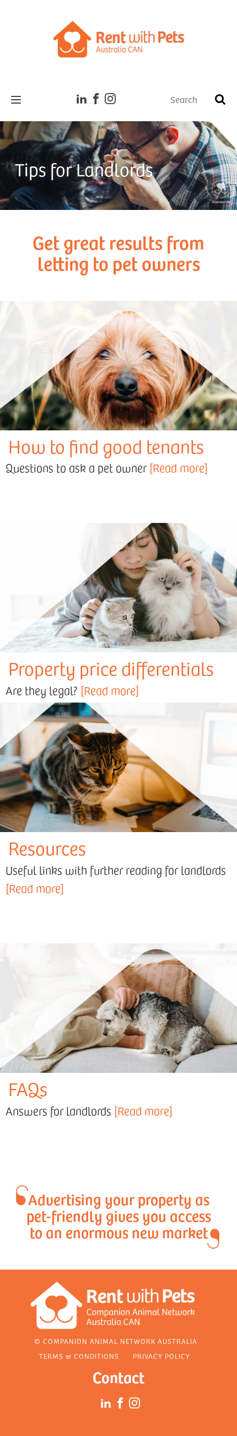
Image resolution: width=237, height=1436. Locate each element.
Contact (118, 1377)
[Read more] (178, 468)
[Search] (220, 100)
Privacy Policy (161, 1356)
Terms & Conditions (79, 1356)
